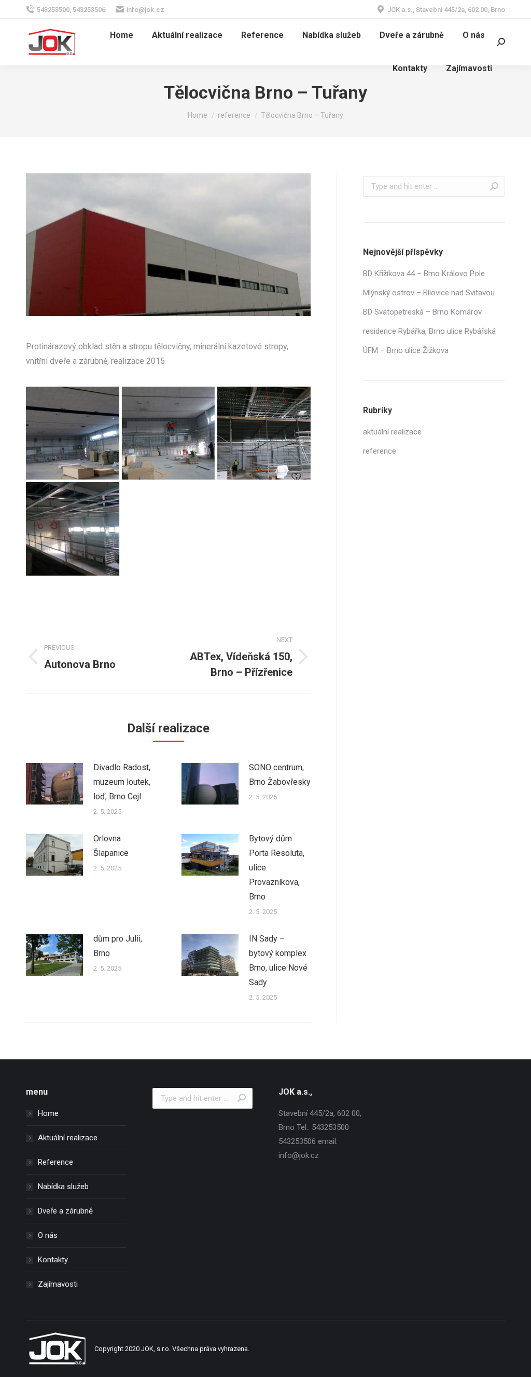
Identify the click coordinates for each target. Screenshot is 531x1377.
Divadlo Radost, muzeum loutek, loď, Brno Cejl (121, 781)
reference (379, 451)
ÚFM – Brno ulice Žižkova (406, 350)
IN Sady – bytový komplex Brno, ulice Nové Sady (278, 960)
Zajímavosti (58, 1284)
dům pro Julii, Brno (117, 946)
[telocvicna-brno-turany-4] (264, 433)
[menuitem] (121, 35)
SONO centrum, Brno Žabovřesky (280, 774)
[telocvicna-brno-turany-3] (168, 433)
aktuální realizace (392, 432)
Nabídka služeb (63, 1186)
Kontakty (53, 1259)
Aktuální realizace (67, 1137)
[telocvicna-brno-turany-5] (72, 529)
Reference (55, 1162)
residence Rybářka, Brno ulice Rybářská (429, 331)
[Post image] (54, 784)
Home (48, 1113)
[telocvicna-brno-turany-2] (72, 433)
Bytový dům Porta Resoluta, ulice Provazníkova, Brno (276, 868)
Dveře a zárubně (65, 1211)
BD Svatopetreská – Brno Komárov (422, 312)
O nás (48, 1235)
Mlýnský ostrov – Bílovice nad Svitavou (429, 292)
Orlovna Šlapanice (111, 846)
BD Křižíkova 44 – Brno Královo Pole (424, 273)
